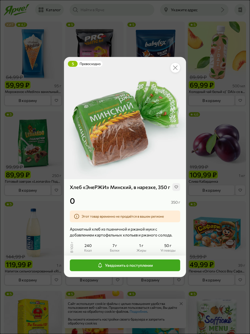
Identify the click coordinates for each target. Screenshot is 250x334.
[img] (176, 187)
